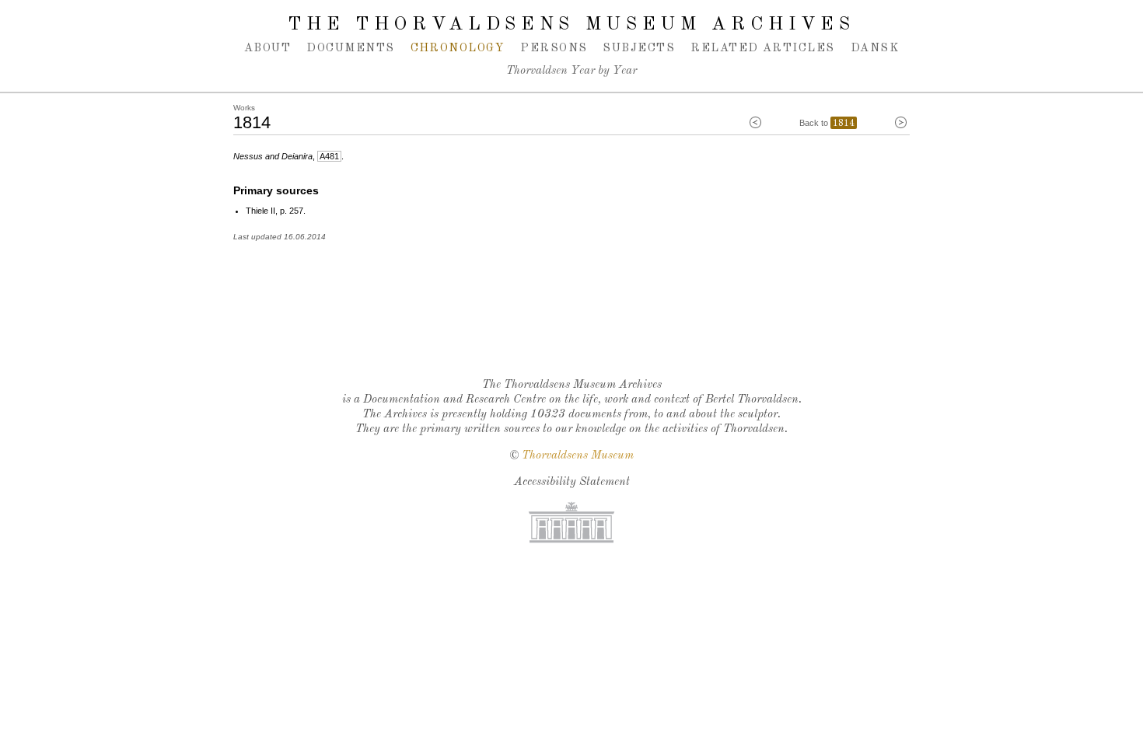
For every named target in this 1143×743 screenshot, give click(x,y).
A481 (329, 156)
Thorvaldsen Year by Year (571, 71)
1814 (844, 123)
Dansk (875, 48)
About (267, 48)
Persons (553, 48)
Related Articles (762, 48)
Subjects (639, 48)
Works (244, 107)
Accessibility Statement (572, 482)
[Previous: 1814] (755, 123)
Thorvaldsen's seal (575, 326)
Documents (350, 48)
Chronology (458, 48)
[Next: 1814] (901, 123)
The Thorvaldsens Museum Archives (571, 25)
